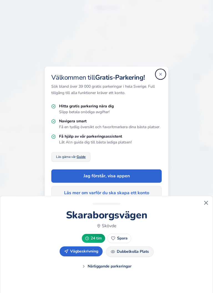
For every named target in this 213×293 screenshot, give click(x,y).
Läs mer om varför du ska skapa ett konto (106, 193)
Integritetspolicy (91, 214)
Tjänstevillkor (120, 214)
